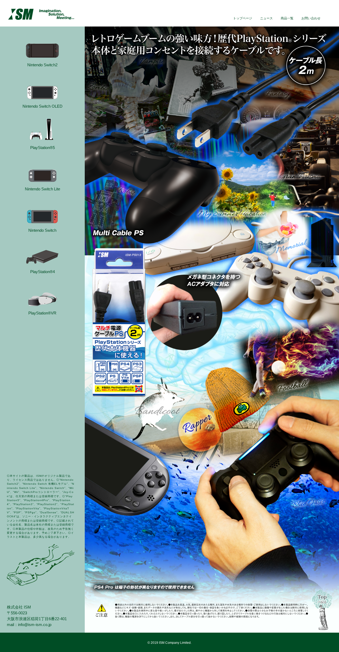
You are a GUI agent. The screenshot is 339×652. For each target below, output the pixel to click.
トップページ (242, 18)
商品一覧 (287, 18)
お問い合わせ (310, 18)
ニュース (266, 18)
